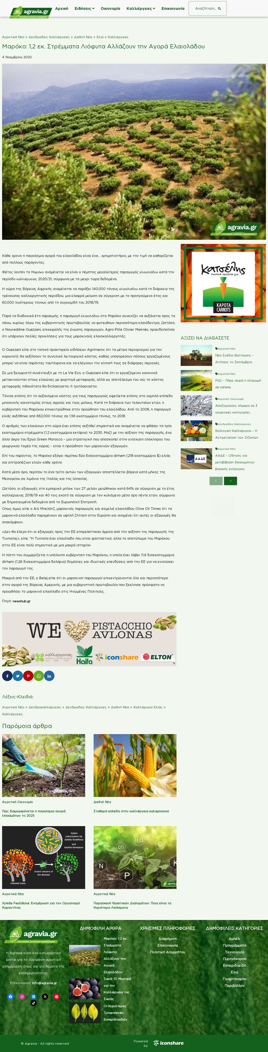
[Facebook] (10, 997)
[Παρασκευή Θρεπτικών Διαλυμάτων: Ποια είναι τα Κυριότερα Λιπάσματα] (135, 857)
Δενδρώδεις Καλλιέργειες (49, 37)
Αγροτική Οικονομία (17, 801)
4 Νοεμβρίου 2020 (17, 57)
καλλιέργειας (27, 279)
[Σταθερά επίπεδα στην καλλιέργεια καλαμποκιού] (135, 765)
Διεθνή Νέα (83, 37)
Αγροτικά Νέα (13, 37)
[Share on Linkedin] (49, 676)
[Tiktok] (33, 1003)
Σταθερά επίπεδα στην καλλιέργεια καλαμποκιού (131, 811)
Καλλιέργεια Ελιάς (147, 707)
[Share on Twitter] (18, 676)
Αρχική (61, 8)
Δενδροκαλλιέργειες (45, 707)
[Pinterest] (56, 997)
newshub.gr (22, 601)
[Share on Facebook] (7, 676)
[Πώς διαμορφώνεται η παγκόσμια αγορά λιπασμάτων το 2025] (43, 765)
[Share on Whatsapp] (39, 676)
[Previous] (216, 481)
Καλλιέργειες (139, 8)
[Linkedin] (33, 997)
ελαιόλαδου (129, 289)
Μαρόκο (38, 272)
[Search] (219, 8)
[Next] (230, 481)
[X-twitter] (45, 997)
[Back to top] (258, 1042)
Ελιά (100, 37)
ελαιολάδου (149, 272)
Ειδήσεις (83, 8)
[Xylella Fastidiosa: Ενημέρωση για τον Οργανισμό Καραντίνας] (43, 857)
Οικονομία (110, 8)
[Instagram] (22, 997)
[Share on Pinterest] (28, 676)
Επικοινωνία (172, 8)
